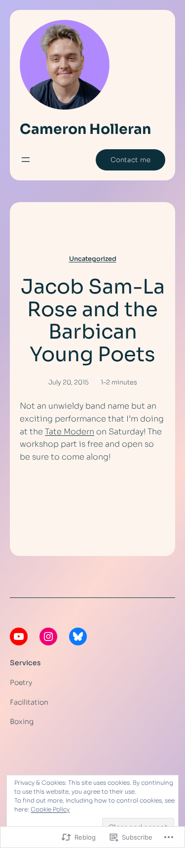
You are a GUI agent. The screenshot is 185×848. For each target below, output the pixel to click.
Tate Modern (69, 431)
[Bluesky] (78, 636)
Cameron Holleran (85, 129)
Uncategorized (92, 259)
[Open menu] (26, 160)
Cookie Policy (50, 809)
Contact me (130, 160)
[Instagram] (48, 636)
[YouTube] (19, 636)
